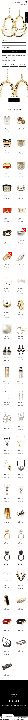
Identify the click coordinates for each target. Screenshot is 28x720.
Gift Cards (14, 692)
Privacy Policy (14, 690)
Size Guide (14, 683)
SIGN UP (14, 696)
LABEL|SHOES (14, 3)
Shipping (14, 685)
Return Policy (14, 688)
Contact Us (14, 694)
